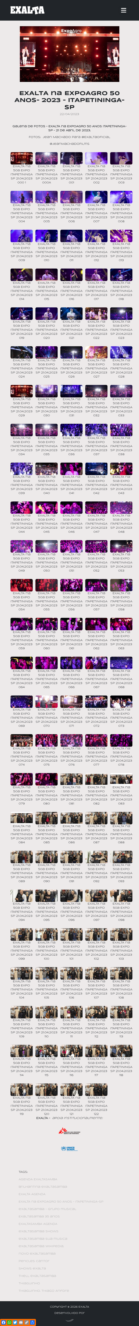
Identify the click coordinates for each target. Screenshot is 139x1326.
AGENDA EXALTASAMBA (38, 1179)
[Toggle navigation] (123, 10)
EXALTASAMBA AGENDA (38, 1224)
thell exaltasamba (37, 1276)
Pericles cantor (34, 1261)
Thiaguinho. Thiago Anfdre (44, 1291)
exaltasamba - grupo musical (47, 1209)
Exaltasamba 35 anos (39, 1216)
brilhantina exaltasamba (43, 1187)
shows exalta (32, 1268)
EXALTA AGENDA (32, 1194)
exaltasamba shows (38, 1231)
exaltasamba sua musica (43, 1239)
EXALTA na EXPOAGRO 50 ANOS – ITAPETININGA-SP (61, 1202)
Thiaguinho (29, 1283)
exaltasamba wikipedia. (41, 1246)
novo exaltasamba (37, 1254)
